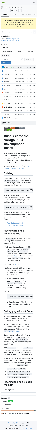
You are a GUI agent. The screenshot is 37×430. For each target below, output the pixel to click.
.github (6, 74)
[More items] (34, 15)
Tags (31, 51)
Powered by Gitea (13, 423)
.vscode (6, 78)
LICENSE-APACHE (8, 107)
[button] (8, 10)
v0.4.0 (5, 401)
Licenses (24, 428)
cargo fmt (18, 85)
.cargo (6, 71)
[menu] (8, 428)
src (5, 89)
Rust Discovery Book (15, 226)
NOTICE (6, 114)
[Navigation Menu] (34, 2)
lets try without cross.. (20, 67)
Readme (5, 45)
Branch (19, 51)
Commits (8, 51)
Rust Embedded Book (15, 223)
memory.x (7, 110)
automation (7, 82)
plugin (11, 331)
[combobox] (12, 59)
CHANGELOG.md (8, 100)
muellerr (7, 67)
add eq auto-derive (21, 89)
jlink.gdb (7, 103)
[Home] (4, 2)
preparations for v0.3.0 (22, 82)
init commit (18, 92)
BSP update (18, 71)
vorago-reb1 (14, 7)
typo (16, 118)
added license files (21, 107)
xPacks (16, 256)
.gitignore (7, 92)
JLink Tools (19, 264)
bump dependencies (21, 96)
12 (12, 11)
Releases (4, 398)
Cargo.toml (7, 96)
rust (5, 7)
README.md (8, 118)
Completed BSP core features (24, 78)
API (31, 428)
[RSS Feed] (3, 10)
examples (7, 85)
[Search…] (34, 32)
